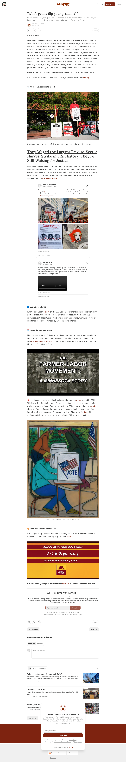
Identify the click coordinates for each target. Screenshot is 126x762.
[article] (63, 679)
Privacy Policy (78, 742)
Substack (53, 758)
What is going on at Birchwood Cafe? (44, 674)
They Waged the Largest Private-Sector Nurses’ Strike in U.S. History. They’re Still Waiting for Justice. (62, 156)
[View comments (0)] (34, 30)
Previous (35, 629)
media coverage (49, 178)
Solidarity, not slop (36, 689)
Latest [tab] (35, 668)
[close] (81, 705)
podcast (95, 406)
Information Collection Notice (62, 742)
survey (86, 77)
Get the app (73, 753)
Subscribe (109, 4)
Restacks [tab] (40, 644)
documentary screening (41, 341)
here (86, 412)
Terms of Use (72, 740)
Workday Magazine (38, 24)
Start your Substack (58, 753)
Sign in (119, 4)
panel (78, 400)
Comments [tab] (31, 644)
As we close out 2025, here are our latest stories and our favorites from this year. (52, 693)
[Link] (24, 156)
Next (92, 629)
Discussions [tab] (42, 668)
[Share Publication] (102, 4)
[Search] (97, 4)
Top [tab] (29, 668)
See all (31, 718)
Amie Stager (38, 681)
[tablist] (35, 644)
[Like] (29, 30)
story (47, 312)
